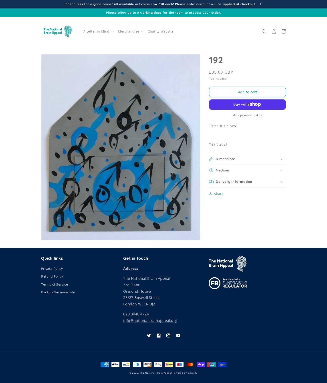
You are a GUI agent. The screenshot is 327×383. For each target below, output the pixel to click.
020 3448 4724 (136, 314)
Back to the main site (58, 292)
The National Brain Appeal (156, 372)
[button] (98, 31)
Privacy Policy (52, 268)
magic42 (193, 372)
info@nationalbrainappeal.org (150, 320)
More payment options (247, 115)
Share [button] (219, 194)
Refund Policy (52, 276)
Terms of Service (54, 284)
